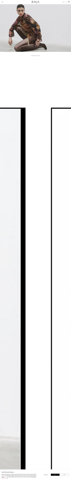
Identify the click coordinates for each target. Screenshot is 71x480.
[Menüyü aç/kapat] (2, 2)
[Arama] (67, 2)
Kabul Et (55, 474)
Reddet (64, 474)
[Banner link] (35, 28)
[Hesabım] (65, 2)
